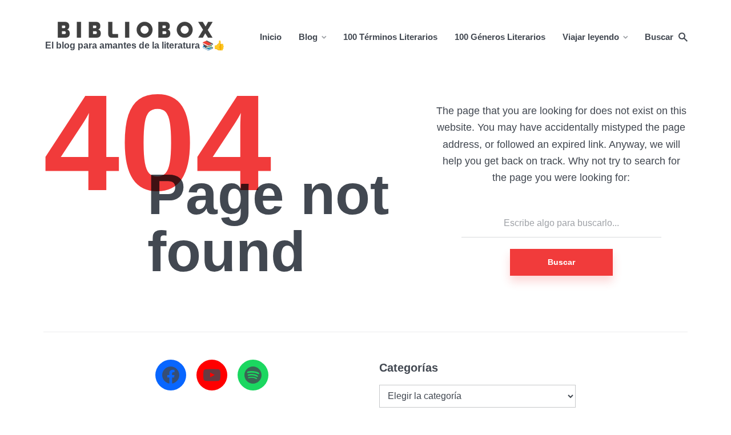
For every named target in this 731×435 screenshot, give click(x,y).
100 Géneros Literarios (500, 37)
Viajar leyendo (591, 37)
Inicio (271, 37)
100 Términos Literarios (390, 37)
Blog (308, 37)
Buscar (561, 262)
